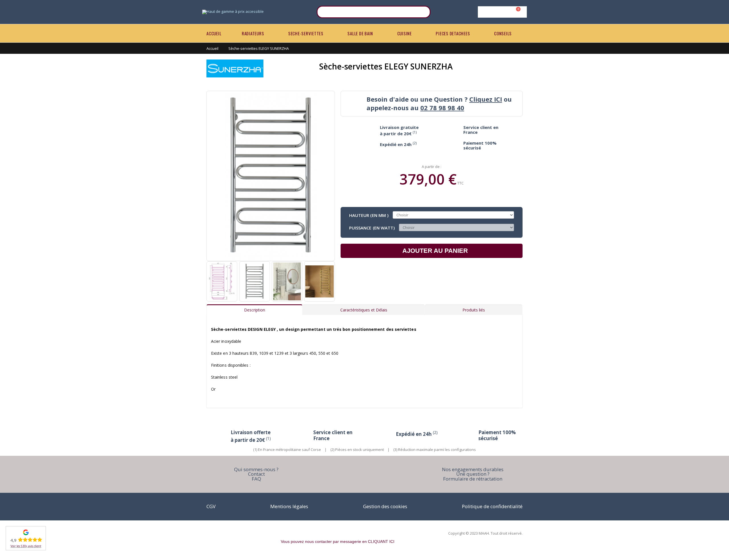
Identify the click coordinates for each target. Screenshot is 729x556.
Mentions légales (289, 506)
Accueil (212, 48)
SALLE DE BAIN (360, 33)
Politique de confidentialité (492, 506)
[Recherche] (422, 12)
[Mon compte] (501, 12)
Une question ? (473, 474)
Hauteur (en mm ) (368, 215)
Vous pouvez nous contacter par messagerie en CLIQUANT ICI (337, 541)
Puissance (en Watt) (372, 227)
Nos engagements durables (472, 469)
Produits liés (473, 310)
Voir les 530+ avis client (26, 546)
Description (254, 310)
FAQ (256, 478)
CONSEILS (503, 33)
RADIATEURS (253, 33)
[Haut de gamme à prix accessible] (233, 12)
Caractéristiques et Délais (363, 310)
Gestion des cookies (385, 506)
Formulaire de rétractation (472, 478)
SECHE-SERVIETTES (305, 33)
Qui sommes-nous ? (256, 469)
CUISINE (404, 33)
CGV (211, 506)
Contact (256, 474)
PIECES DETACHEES (453, 33)
